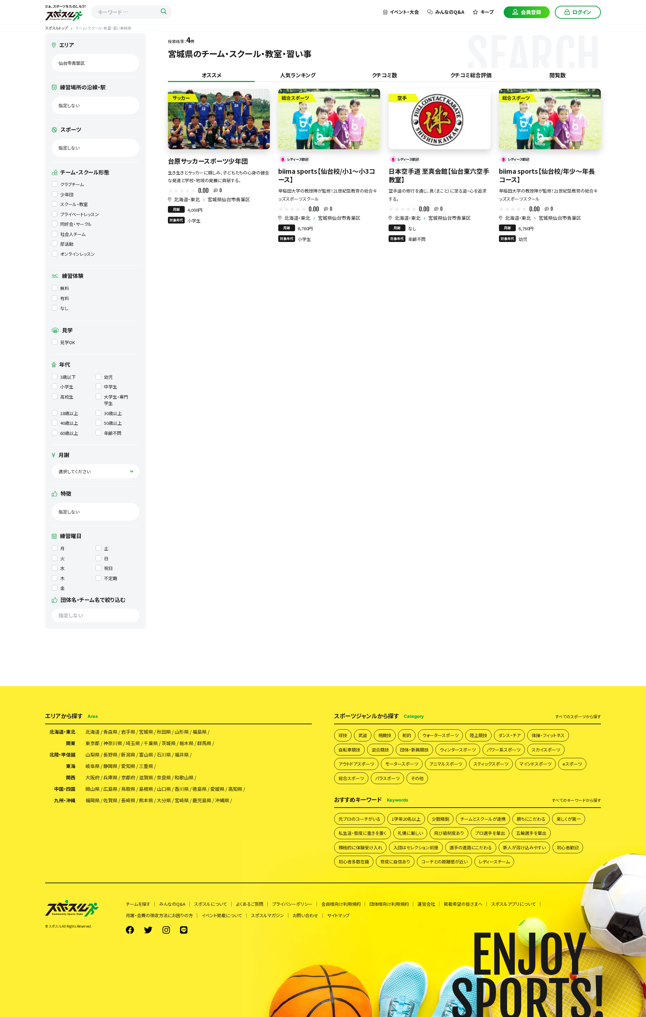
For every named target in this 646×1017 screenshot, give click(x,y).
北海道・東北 (187, 199)
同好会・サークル (76, 224)
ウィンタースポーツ (458, 749)
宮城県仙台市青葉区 (229, 199)
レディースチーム (494, 861)
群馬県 (204, 743)
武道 (362, 735)
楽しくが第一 (569, 819)
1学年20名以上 (406, 819)
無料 (64, 288)
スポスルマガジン (267, 915)
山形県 (182, 731)
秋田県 (164, 731)
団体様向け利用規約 (389, 904)
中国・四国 (64, 788)
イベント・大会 (404, 11)
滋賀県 (146, 777)
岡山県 (92, 788)
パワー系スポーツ (504, 749)
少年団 (66, 194)
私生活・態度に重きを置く (362, 833)
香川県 (182, 788)
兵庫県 (110, 777)
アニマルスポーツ (445, 764)
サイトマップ (338, 915)
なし (64, 308)
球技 (342, 735)
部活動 (66, 244)
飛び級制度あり (449, 833)
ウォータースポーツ (440, 735)
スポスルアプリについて (513, 904)
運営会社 (426, 904)
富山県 (146, 754)
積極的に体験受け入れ (360, 847)
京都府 (128, 777)
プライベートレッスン (79, 214)
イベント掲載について (222, 915)
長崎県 (128, 800)
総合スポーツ (351, 778)
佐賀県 (110, 800)
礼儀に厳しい (410, 833)
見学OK (67, 342)
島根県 (146, 788)
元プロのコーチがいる (359, 819)
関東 (70, 743)
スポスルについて (210, 904)
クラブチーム (72, 184)
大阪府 (92, 777)
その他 (417, 778)
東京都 (92, 743)
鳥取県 (128, 788)
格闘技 (384, 735)
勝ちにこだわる (531, 819)
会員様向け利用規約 (341, 904)
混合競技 (380, 749)
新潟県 (128, 754)
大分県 (164, 800)
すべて (578, 717)
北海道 (92, 731)
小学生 (66, 386)
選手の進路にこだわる (471, 847)
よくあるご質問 (249, 904)
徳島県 (199, 788)
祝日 (108, 568)
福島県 (199, 731)
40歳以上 (69, 423)
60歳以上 (69, 433)
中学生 (110, 386)
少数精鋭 (440, 819)
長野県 (110, 754)
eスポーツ (572, 764)
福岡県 (92, 800)
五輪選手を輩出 (531, 833)
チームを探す (138, 904)
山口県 (164, 788)
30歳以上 (113, 413)
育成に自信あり (395, 861)
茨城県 (169, 743)
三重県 (146, 766)
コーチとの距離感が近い (444, 861)
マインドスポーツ (535, 764)
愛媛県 (217, 788)
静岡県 (110, 766)
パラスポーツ (387, 778)
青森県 (110, 731)
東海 (70, 766)
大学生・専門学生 (116, 400)
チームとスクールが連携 (483, 819)
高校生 (66, 397)
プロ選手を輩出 (490, 833)
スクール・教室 (74, 204)
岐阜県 (92, 766)
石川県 (164, 754)
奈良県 (164, 777)
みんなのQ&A (449, 11)
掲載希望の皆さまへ (463, 904)
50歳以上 (113, 423)
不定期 (110, 578)
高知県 (235, 788)
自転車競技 (349, 749)
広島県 (110, 788)
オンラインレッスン (77, 254)
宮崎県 (182, 800)
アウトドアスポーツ (356, 764)
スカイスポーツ (546, 749)
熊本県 (146, 800)
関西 (70, 777)
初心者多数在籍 (353, 861)
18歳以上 (69, 413)
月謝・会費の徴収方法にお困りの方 (159, 915)
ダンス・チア (509, 735)
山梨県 (92, 754)
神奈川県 (112, 743)
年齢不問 (112, 433)
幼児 (108, 377)
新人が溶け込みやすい (524, 847)
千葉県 (151, 743)
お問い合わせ (305, 915)
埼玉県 (133, 743)
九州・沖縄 (64, 800)
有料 (64, 298)
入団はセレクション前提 (415, 847)
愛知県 (128, 766)
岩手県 (128, 731)
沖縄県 (222, 800)
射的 (406, 735)
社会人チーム (72, 234)
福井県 (182, 754)
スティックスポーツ (490, 764)
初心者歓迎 (568, 847)
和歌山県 (184, 777)
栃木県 (186, 743)
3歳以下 (68, 377)
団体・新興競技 (414, 749)
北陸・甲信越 (62, 754)
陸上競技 (478, 735)
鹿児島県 (201, 800)
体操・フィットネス (548, 735)
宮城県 (146, 731)
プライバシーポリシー (292, 904)
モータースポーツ (401, 764)
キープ (487, 11)
